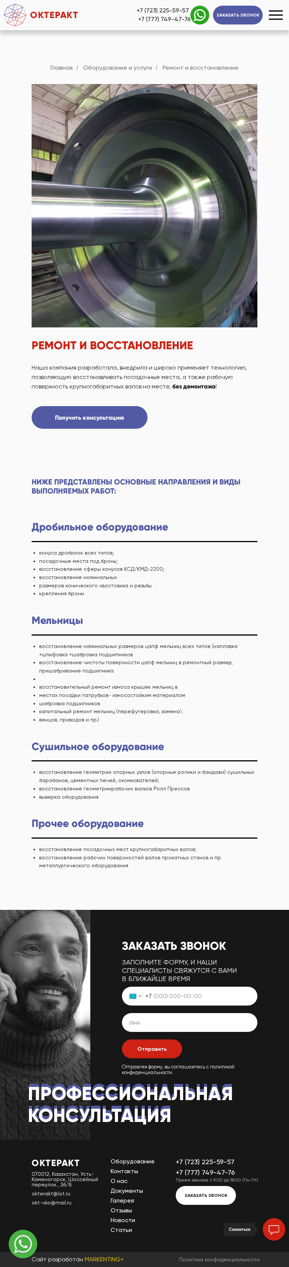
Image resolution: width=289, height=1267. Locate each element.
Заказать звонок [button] (238, 15)
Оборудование (133, 1161)
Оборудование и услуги (117, 67)
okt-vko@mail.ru (51, 1203)
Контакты (124, 1171)
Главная (61, 67)
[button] (90, 417)
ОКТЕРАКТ (54, 14)
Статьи (121, 1229)
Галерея (122, 1200)
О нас (119, 1180)
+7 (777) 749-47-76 (164, 19)
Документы (127, 1190)
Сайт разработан (78, 1259)
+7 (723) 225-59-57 (163, 10)
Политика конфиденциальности (219, 1259)
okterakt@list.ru (51, 1194)
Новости (123, 1220)
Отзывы (121, 1210)
